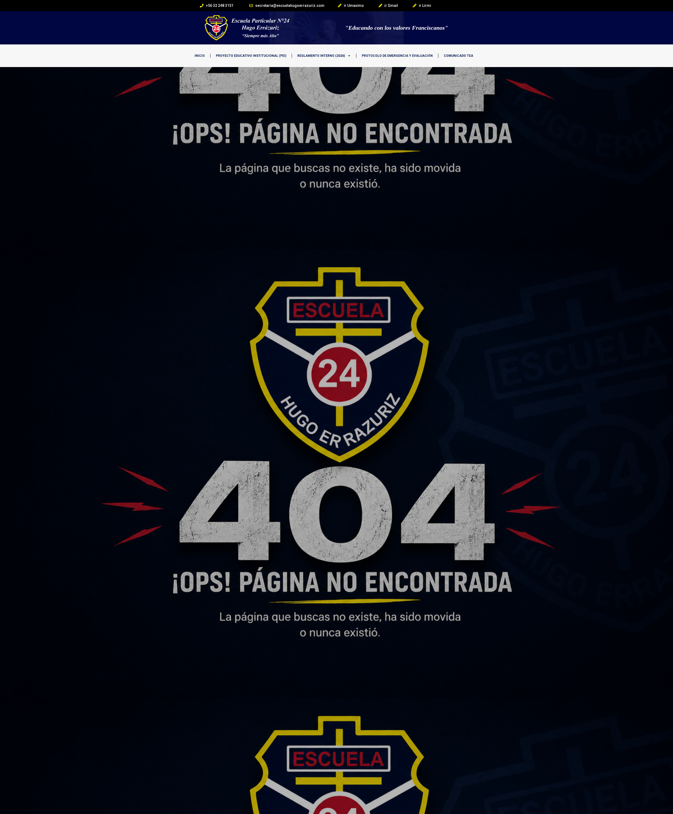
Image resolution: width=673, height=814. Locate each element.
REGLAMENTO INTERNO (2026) (321, 56)
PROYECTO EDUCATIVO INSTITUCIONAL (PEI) (251, 56)
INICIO (200, 56)
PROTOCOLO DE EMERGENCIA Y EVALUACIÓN (397, 56)
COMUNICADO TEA (458, 56)
